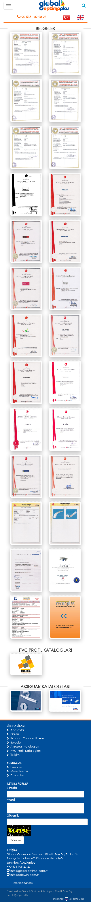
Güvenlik (13, 815)
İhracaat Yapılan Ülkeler (27, 738)
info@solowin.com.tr (24, 874)
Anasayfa (17, 730)
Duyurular (17, 775)
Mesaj (11, 799)
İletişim (14, 754)
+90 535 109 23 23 (33, 17)
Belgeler (15, 742)
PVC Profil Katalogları (25, 750)
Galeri (14, 734)
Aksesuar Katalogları (24, 746)
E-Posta (12, 787)
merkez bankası (23, 882)
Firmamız (16, 767)
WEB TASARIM (59, 898)
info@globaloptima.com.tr (28, 870)
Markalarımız (19, 771)
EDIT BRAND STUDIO (76, 898)
